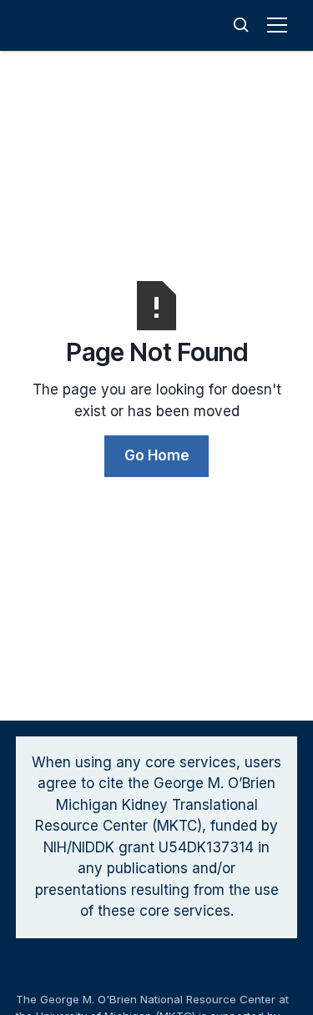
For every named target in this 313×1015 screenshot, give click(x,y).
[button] (280, 25)
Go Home (156, 455)
